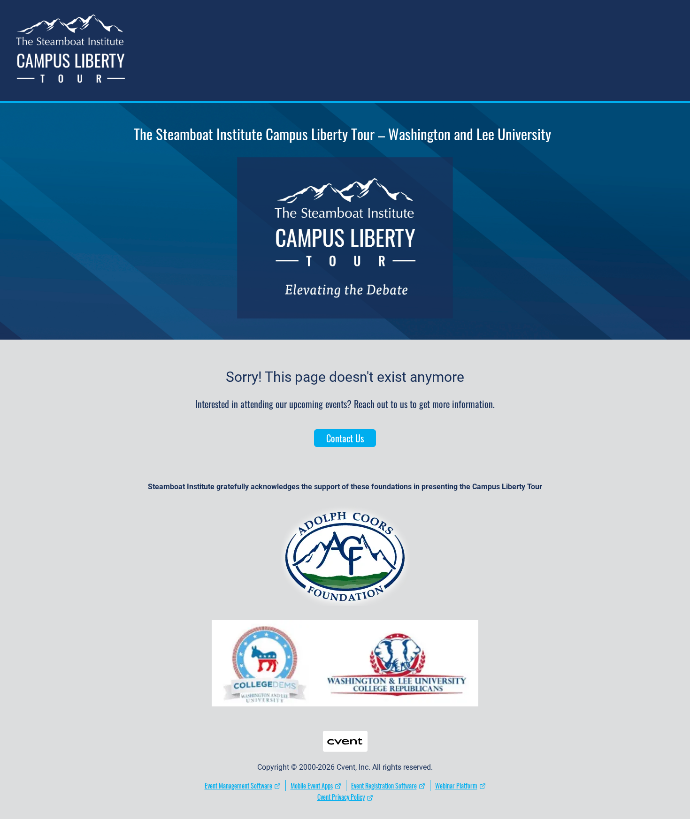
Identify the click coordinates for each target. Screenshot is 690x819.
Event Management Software (238, 785)
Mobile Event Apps (312, 785)
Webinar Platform (456, 785)
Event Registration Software (384, 785)
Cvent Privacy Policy (341, 797)
